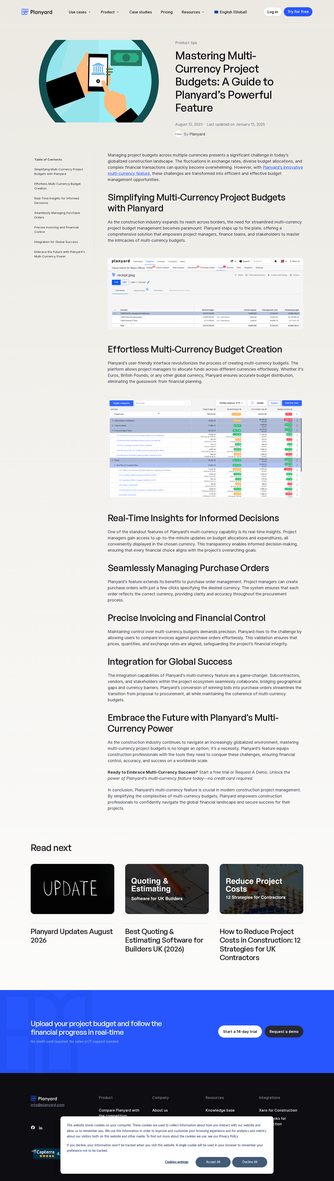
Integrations (269, 1097)
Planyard (197, 134)
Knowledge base (220, 1110)
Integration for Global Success (56, 242)
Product (108, 12)
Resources (191, 12)
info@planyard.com (48, 1105)
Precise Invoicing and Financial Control (56, 229)
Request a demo (284, 1031)
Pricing (167, 12)
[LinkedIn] (40, 1128)
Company (160, 1097)
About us (160, 1110)
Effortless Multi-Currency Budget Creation (57, 186)
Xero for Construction (278, 1110)
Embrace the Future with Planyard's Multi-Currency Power (59, 254)
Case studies (140, 12)
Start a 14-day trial (240, 1031)
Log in (272, 12)
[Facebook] (33, 1128)
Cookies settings (176, 1162)
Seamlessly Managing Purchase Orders (57, 215)
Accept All (213, 1162)
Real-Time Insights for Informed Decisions (56, 200)
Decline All (249, 1162)
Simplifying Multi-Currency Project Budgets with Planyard (58, 171)
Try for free (298, 11)
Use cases (77, 12)
